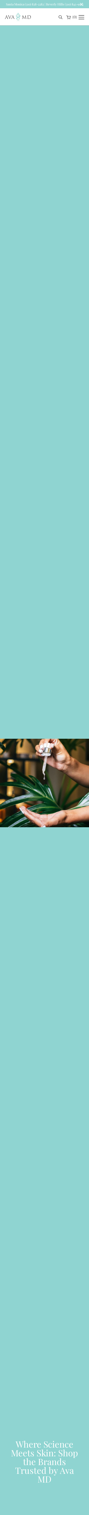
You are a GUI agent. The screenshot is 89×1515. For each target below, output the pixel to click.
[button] (60, 17)
